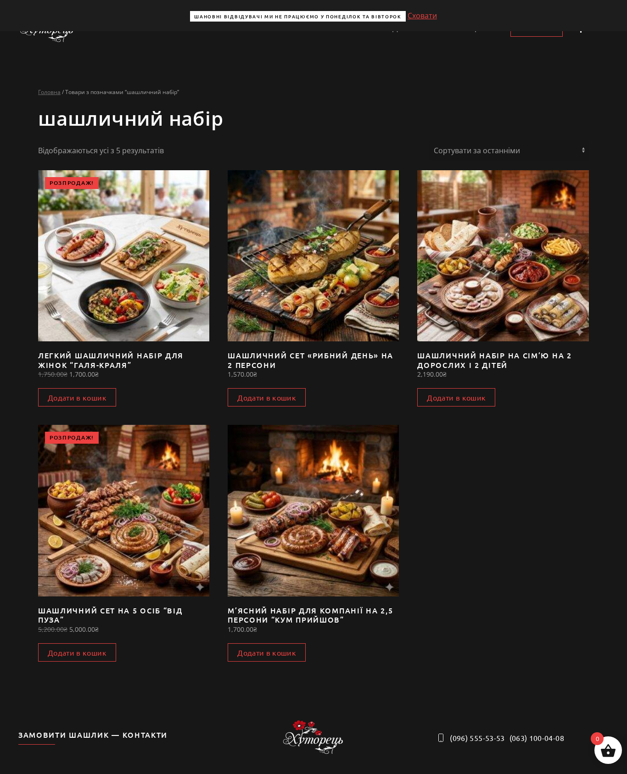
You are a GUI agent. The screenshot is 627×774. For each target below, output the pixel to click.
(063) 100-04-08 (536, 737)
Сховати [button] (422, 16)
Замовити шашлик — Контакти (93, 734)
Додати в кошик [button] (77, 397)
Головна (49, 92)
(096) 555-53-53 (477, 737)
